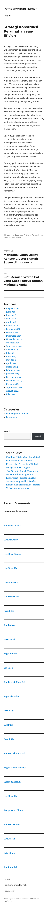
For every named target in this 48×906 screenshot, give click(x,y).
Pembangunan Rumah (20, 8)
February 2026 (13, 329)
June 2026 (11, 315)
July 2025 (10, 353)
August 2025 (12, 349)
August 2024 (12, 391)
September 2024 (14, 387)
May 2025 (11, 360)
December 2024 (13, 377)
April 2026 (11, 322)
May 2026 (11, 318)
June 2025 (11, 356)
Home (7, 879)
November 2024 (14, 380)
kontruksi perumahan (12, 237)
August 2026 (12, 308)
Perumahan (37, 235)
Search (7, 431)
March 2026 (12, 325)
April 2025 (11, 363)
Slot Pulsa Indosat (12, 525)
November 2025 (14, 339)
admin (10, 235)
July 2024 (10, 394)
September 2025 (14, 346)
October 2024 (12, 384)
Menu (7, 16)
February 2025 (13, 370)
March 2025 (12, 367)
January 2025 (12, 373)
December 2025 (13, 336)
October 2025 (12, 342)
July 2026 (10, 312)
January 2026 (12, 332)
